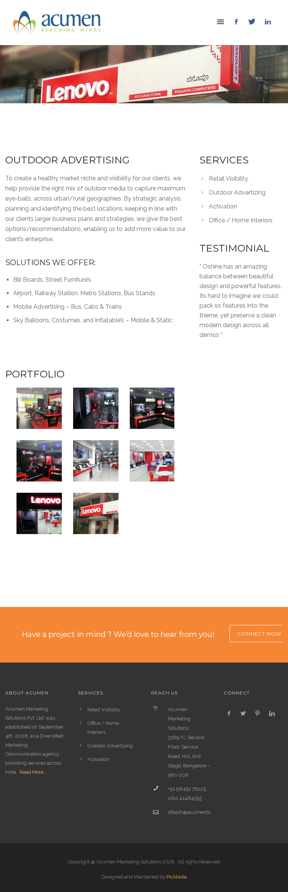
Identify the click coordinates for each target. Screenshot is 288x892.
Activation (223, 206)
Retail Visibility (228, 178)
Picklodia (176, 877)
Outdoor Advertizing (237, 192)
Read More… (33, 772)
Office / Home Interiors (241, 220)
